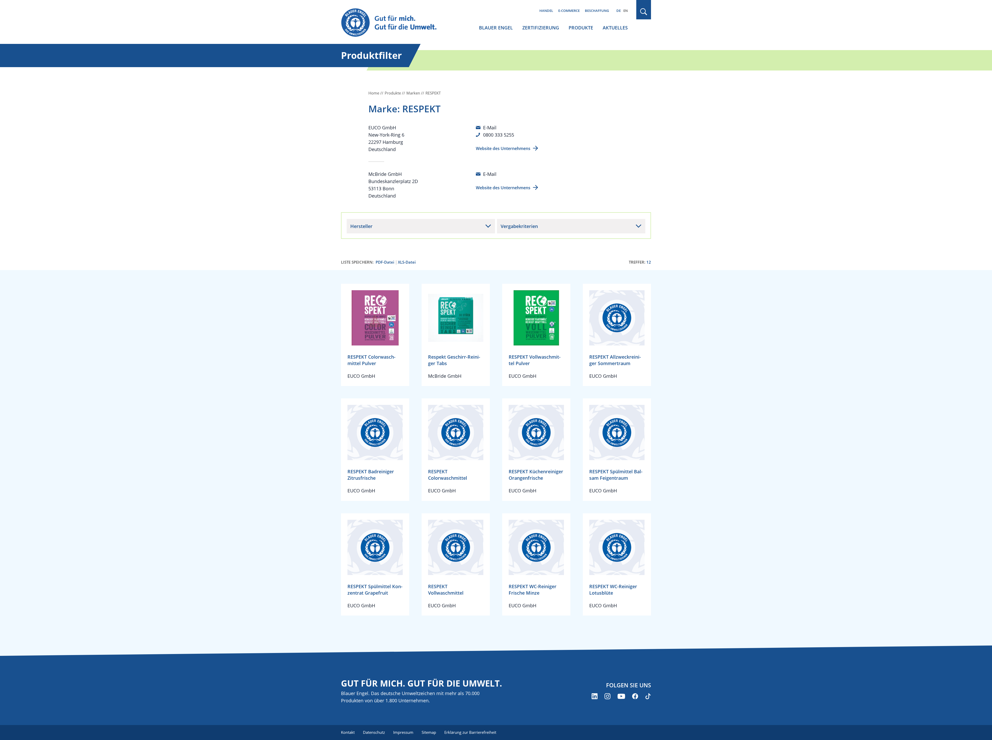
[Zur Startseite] (393, 22)
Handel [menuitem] (546, 10)
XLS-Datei (407, 262)
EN (625, 10)
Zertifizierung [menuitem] (540, 28)
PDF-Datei (385, 262)
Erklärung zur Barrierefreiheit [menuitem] (470, 732)
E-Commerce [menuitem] (569, 10)
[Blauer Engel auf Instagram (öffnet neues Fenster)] (607, 696)
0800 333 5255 (498, 135)
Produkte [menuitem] (581, 28)
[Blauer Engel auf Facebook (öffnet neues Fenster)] (635, 696)
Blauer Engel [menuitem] (496, 28)
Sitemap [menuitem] (429, 732)
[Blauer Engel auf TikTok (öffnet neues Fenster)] (648, 696)
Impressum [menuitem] (403, 732)
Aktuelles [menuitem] (615, 28)
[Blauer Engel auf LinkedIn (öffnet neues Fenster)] (595, 696)
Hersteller (361, 226)
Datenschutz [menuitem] (374, 732)
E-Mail (490, 127)
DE (618, 10)
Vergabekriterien (519, 226)
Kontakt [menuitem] (348, 732)
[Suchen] (644, 11)
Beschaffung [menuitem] (597, 10)
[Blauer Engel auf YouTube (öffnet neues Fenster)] (621, 696)
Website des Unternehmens (503, 148)
